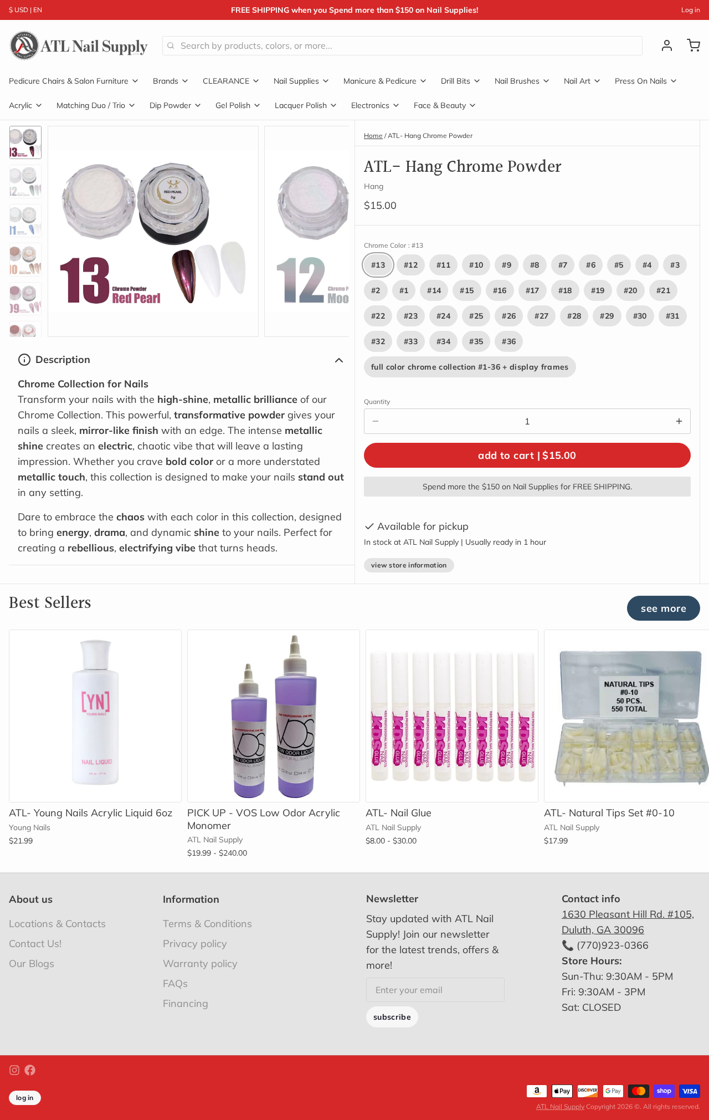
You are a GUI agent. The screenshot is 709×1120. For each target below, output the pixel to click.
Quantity (377, 401)
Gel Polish (232, 105)
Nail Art (577, 81)
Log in (690, 10)
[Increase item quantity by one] (679, 421)
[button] (527, 455)
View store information (409, 565)
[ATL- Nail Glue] (452, 716)
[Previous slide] (65, 228)
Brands (165, 81)
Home (373, 135)
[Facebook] (29, 1070)
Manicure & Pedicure (380, 81)
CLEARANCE (226, 81)
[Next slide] (332, 228)
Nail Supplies (296, 81)
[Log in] (662, 45)
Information (191, 899)
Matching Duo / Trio (90, 105)
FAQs (175, 983)
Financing (185, 1003)
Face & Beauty (440, 105)
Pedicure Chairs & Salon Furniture (69, 81)
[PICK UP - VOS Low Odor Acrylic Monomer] (273, 716)
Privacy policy (195, 943)
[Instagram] (14, 1070)
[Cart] (689, 45)
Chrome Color (393, 245)
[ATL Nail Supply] (79, 45)
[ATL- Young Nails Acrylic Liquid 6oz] (95, 716)
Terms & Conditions (207, 923)
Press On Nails (641, 81)
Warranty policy (200, 963)
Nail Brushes (517, 81)
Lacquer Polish (301, 105)
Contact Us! (35, 943)
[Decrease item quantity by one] (375, 421)
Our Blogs (31, 963)
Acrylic (20, 105)
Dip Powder (170, 105)
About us (31, 899)
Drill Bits (455, 81)
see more (663, 608)
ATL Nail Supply (560, 1106)
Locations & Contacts (57, 923)
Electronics (370, 105)
